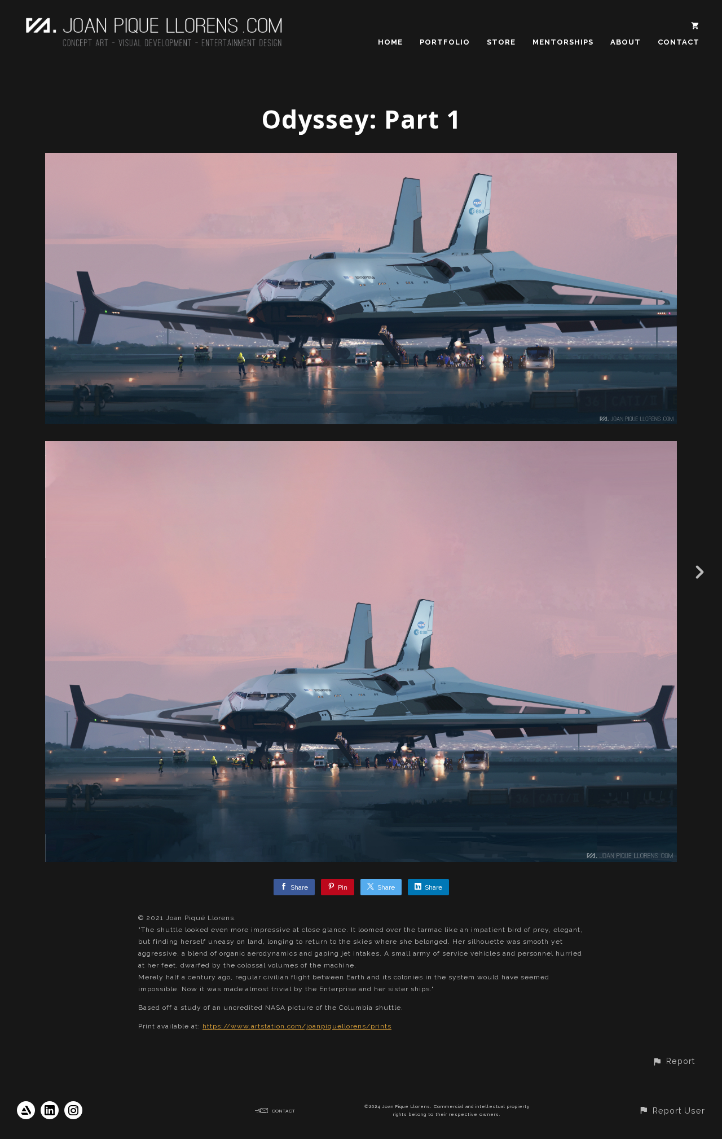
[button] (673, 1060)
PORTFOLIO (445, 42)
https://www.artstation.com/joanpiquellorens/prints (296, 1026)
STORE (501, 42)
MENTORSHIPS (562, 42)
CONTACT (678, 42)
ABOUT (625, 42)
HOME (390, 42)
